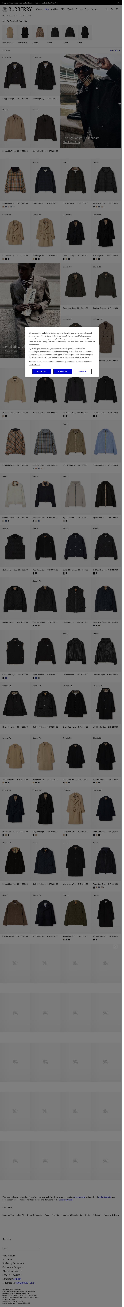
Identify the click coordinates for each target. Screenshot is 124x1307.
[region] (62, 352)
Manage (82, 371)
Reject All (62, 371)
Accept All (41, 371)
